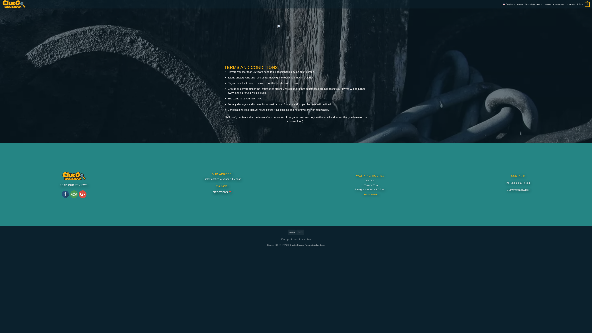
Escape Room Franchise (296, 239)
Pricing (548, 5)
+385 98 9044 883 (520, 183)
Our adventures (532, 4)
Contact (571, 5)
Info (579, 4)
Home (520, 5)
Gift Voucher (559, 5)
